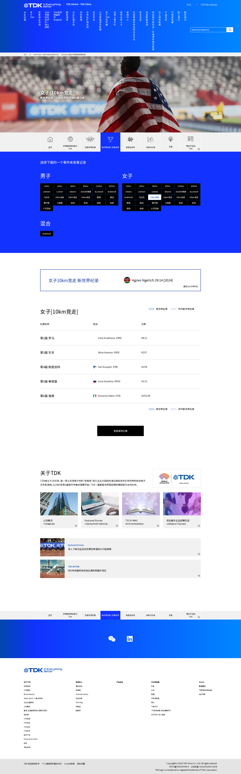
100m (46, 186)
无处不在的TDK (190, 147)
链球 (99, 202)
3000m (194, 186)
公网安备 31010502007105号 (204, 766)
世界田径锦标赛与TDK (70, 147)
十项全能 (46, 208)
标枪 (112, 202)
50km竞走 (85, 197)
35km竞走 (72, 197)
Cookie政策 (69, 763)
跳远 (112, 197)
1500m (99, 186)
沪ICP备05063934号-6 (179, 766)
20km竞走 (59, 197)
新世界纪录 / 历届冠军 (110, 147)
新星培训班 (130, 147)
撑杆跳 (47, 202)
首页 (25, 54)
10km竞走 (154, 197)
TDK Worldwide (209, 4)
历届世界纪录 (90, 147)
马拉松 (47, 197)
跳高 (99, 197)
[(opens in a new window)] (130, 639)
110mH (59, 191)
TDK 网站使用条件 (32, 763)
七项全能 (155, 208)
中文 (189, 4)
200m (59, 186)
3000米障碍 (85, 191)
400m (72, 186)
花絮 (170, 146)
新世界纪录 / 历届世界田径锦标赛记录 (46, 54)
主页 (50, 147)
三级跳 (60, 202)
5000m (112, 186)
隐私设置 (81, 763)
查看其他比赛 (120, 430)
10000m (46, 191)
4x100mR (99, 191)
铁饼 (86, 202)
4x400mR (112, 191)
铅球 (73, 202)
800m (85, 186)
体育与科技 (150, 147)
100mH (154, 191)
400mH (73, 191)
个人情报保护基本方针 (52, 763)
